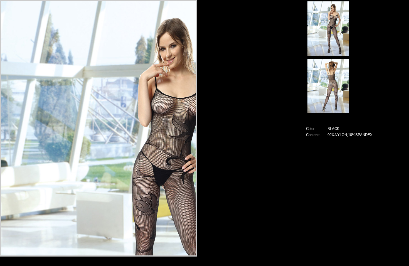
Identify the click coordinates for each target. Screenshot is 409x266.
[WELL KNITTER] (328, 54)
